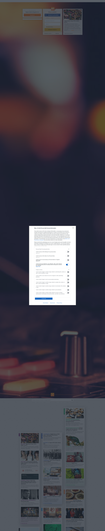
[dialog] (52, 265)
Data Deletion (45, 302)
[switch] (67, 252)
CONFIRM (44, 298)
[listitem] (52, 249)
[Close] (73, 228)
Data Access (52, 302)
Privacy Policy (59, 302)
